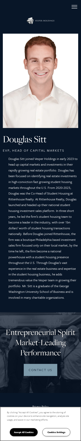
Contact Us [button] (40, 369)
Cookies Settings (56, 432)
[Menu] (74, 6)
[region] (40, 424)
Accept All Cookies (24, 432)
